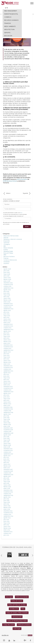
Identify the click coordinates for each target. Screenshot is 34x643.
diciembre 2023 (8, 324)
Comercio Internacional (10, 260)
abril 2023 (6, 338)
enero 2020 (7, 405)
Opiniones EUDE (17, 616)
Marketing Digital (8, 251)
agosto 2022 (7, 352)
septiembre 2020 (8, 391)
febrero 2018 (7, 445)
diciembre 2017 (8, 448)
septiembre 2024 (8, 308)
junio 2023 (7, 334)
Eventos (6, 249)
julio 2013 (6, 535)
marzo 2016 (7, 485)
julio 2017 (6, 457)
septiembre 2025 (8, 288)
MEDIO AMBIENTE (10, 26)
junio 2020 (7, 397)
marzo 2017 (7, 464)
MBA (5, 254)
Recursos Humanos (9, 256)
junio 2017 (6, 459)
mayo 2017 (7, 460)
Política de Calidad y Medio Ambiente (17, 612)
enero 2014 (7, 530)
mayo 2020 (7, 398)
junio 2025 (6, 293)
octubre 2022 (7, 348)
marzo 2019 (7, 422)
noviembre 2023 (8, 326)
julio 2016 (6, 478)
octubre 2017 (7, 452)
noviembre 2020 (8, 388)
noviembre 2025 (8, 284)
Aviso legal (9, 597)
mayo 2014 (7, 523)
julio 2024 (6, 312)
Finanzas (6, 258)
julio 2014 (6, 519)
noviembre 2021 (8, 367)
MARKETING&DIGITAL (11, 14)
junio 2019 (6, 417)
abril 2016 (6, 483)
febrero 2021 (7, 383)
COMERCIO (7, 17)
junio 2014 (6, 521)
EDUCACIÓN (8, 35)
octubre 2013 (7, 533)
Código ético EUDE (8, 624)
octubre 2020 (7, 390)
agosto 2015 (7, 497)
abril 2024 (6, 317)
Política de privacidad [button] (22, 597)
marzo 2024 (7, 319)
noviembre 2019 (8, 409)
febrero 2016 (7, 486)
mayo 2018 (7, 440)
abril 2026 (6, 276)
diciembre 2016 (8, 469)
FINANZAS (7, 23)
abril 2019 (6, 421)
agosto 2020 (7, 393)
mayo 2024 (7, 315)
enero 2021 (7, 384)
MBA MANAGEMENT (10, 11)
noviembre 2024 (8, 305)
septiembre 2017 (8, 454)
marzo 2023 (7, 340)
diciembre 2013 (8, 531)
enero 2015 (7, 509)
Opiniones (6, 242)
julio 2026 (6, 270)
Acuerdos (6, 263)
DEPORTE (7, 32)
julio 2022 (6, 353)
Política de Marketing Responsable (17, 620)
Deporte (6, 237)
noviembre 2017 (8, 450)
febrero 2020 (7, 403)
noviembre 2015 (8, 492)
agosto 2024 (7, 310)
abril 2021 (6, 379)
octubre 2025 (7, 286)
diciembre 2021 (8, 365)
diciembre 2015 (8, 490)
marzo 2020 (7, 402)
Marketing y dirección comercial (13, 239)
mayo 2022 (7, 357)
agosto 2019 (7, 414)
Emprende (7, 241)
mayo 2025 (7, 295)
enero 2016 (7, 488)
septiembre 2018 (8, 433)
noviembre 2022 (8, 346)
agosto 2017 (7, 455)
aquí (21, 212)
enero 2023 (7, 343)
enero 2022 (7, 364)
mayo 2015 (7, 502)
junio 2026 (7, 272)
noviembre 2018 (8, 429)
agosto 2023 (7, 331)
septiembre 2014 (8, 516)
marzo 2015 (7, 505)
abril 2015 (6, 504)
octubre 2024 (7, 307)
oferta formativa (22, 179)
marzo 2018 (7, 443)
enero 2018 (7, 447)
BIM (5, 246)
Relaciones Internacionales (11, 235)
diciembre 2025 (8, 282)
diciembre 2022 (8, 345)
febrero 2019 (7, 424)
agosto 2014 (7, 517)
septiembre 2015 (8, 495)
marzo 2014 (7, 526)
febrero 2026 (7, 279)
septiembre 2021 (8, 371)
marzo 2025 (7, 298)
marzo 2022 (7, 360)
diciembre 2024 (8, 303)
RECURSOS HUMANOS (11, 20)
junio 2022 (7, 355)
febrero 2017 (7, 466)
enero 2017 (7, 467)
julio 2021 (6, 374)
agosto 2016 (7, 476)
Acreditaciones (14, 608)
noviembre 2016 (8, 471)
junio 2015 (6, 500)
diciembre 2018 (8, 428)
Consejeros (7, 244)
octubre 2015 (7, 493)
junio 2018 (6, 438)
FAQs (22, 608)
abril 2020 (6, 400)
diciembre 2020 (8, 386)
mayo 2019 (7, 419)
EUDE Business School (10, 181)
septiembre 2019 (8, 412)
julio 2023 (6, 333)
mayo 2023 (7, 336)
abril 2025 (6, 296)
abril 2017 (6, 462)
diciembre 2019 (8, 407)
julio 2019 (6, 416)
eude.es (5, 635)
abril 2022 (6, 359)
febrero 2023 (7, 341)
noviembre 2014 (8, 512)
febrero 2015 (7, 507)
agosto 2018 (7, 435)
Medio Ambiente (8, 248)
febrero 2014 (7, 528)
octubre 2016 (7, 473)
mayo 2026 (7, 274)
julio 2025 (6, 291)
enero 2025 (7, 301)
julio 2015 (6, 498)
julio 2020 (6, 395)
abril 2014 (6, 524)
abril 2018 (6, 441)
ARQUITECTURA (9, 29)
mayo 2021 (7, 378)
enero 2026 (7, 281)
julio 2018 (6, 436)
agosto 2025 (7, 289)
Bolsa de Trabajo (8, 253)
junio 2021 (6, 376)
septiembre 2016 (8, 474)
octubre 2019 (7, 410)
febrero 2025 (7, 300)
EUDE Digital (17, 628)
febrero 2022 (7, 362)
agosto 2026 (7, 269)
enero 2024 (7, 322)
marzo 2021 (7, 381)
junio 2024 (7, 314)
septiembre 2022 (8, 350)
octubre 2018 (7, 431)
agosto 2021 (7, 372)
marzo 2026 (7, 277)
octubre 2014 (7, 514)
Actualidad (7, 261)
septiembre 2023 (8, 329)
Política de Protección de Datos (17, 605)
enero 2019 (7, 426)
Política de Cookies (16, 601)
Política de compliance (24, 624)
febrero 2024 (7, 321)
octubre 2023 (7, 327)
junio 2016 (6, 479)
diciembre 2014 (8, 511)
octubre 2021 (7, 369)
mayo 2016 (7, 481)
